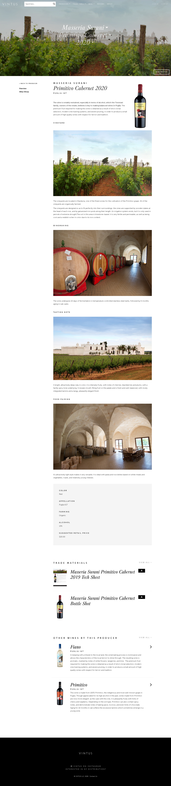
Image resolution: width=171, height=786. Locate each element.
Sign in (155, 4)
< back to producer (28, 83)
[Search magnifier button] (54, 4)
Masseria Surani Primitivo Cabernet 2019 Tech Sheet (102, 574)
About (109, 4)
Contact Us (93, 776)
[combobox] (86, 27)
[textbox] (86, 27)
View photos (161, 72)
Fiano (75, 646)
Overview (23, 89)
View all (145, 562)
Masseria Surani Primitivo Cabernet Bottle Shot (102, 600)
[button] (79, 4)
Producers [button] (64, 4)
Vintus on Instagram (87, 766)
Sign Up (164, 4)
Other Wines (24, 92)
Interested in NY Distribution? (85, 769)
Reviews (100, 4)
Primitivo (78, 684)
